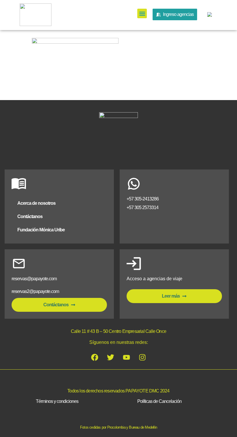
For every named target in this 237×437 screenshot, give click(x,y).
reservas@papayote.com (34, 278)
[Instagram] (142, 357)
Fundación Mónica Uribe (41, 229)
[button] (142, 13)
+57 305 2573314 (142, 207)
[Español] (209, 15)
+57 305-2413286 (143, 198)
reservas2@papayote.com (35, 291)
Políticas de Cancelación (159, 401)
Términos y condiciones (57, 401)
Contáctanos (29, 216)
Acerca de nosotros (36, 203)
